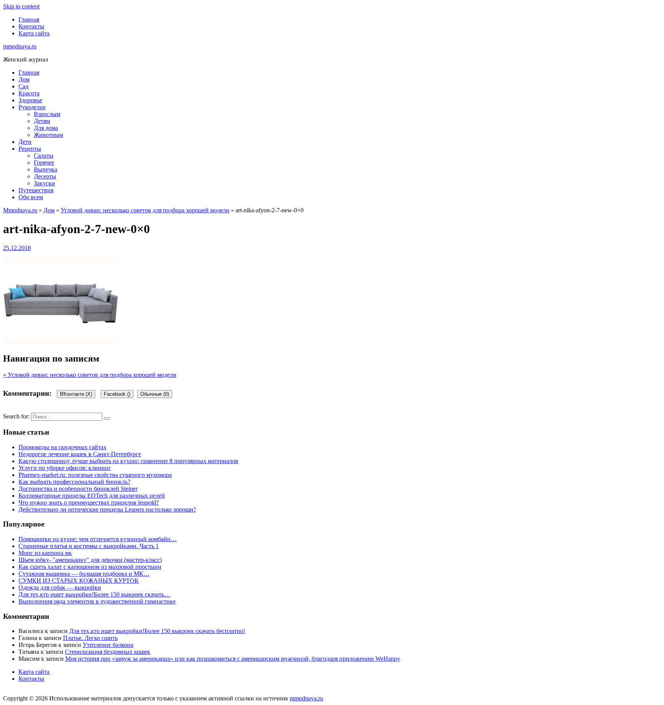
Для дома (46, 128)
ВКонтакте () (76, 394)
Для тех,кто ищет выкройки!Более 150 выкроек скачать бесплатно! (157, 631)
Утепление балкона (108, 645)
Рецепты (29, 148)
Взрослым (47, 114)
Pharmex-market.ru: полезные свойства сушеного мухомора (95, 475)
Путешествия (35, 190)
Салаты (43, 155)
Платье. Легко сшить (90, 638)
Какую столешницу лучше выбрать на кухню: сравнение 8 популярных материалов (128, 461)
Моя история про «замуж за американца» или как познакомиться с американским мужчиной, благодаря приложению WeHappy (232, 658)
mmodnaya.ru (20, 46)
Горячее (44, 162)
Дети (25, 141)
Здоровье (30, 100)
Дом (24, 79)
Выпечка (45, 169)
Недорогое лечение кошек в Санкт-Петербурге (79, 454)
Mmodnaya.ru (20, 210)
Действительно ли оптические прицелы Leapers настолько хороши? (107, 509)
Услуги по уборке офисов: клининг (64, 468)
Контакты (31, 26)
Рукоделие (32, 107)
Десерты (45, 176)
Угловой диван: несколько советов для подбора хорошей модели (145, 210)
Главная (28, 19)
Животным (48, 135)
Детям (42, 121)
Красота (29, 93)
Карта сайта (34, 33)
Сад (23, 86)
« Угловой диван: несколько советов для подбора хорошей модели (89, 375)
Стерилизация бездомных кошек (107, 651)
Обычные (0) (154, 394)
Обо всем (30, 197)
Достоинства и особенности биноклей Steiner (78, 488)
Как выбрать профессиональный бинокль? (74, 481)
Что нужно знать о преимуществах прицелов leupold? (88, 502)
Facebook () (117, 394)
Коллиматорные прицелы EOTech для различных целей (91, 495)
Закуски (44, 183)
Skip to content (21, 6)
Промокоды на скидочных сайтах (62, 447)
